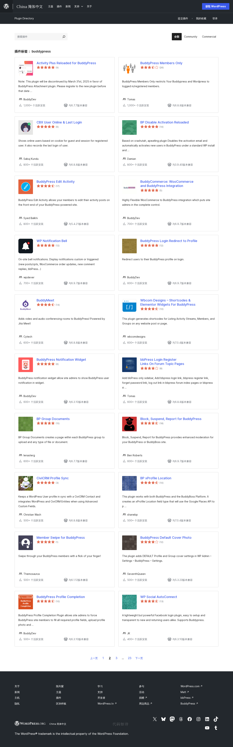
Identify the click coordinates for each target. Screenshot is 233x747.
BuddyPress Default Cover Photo (165, 537)
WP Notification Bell (52, 241)
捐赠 (143, 697)
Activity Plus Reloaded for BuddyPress (66, 63)
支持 (100, 692)
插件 (58, 697)
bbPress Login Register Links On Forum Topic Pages (162, 362)
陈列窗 (60, 686)
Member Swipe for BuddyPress (61, 537)
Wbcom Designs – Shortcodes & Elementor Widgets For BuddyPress (168, 302)
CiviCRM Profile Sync (53, 478)
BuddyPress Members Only (161, 63)
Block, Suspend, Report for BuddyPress (171, 419)
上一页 (94, 658)
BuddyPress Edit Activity (56, 181)
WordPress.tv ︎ (107, 703)
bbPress (187, 697)
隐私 (17, 703)
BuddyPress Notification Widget (61, 359)
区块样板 (61, 703)
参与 (141, 686)
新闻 (17, 692)
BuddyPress (189, 703)
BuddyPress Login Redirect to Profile (168, 241)
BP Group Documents (53, 419)
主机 (17, 697)
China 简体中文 (57, 723)
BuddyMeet (45, 300)
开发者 (101, 697)
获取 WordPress (216, 6)
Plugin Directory (24, 18)
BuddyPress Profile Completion (61, 597)
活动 (141, 692)
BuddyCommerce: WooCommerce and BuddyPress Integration (166, 184)
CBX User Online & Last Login (59, 122)
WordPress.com (192, 686)
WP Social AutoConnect (158, 597)
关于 (17, 686)
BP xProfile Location (155, 478)
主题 (58, 692)
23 (129, 658)
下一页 (139, 658)
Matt (185, 692)
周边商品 (145, 703)
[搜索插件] (64, 36)
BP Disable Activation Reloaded (164, 122)
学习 (100, 686)
